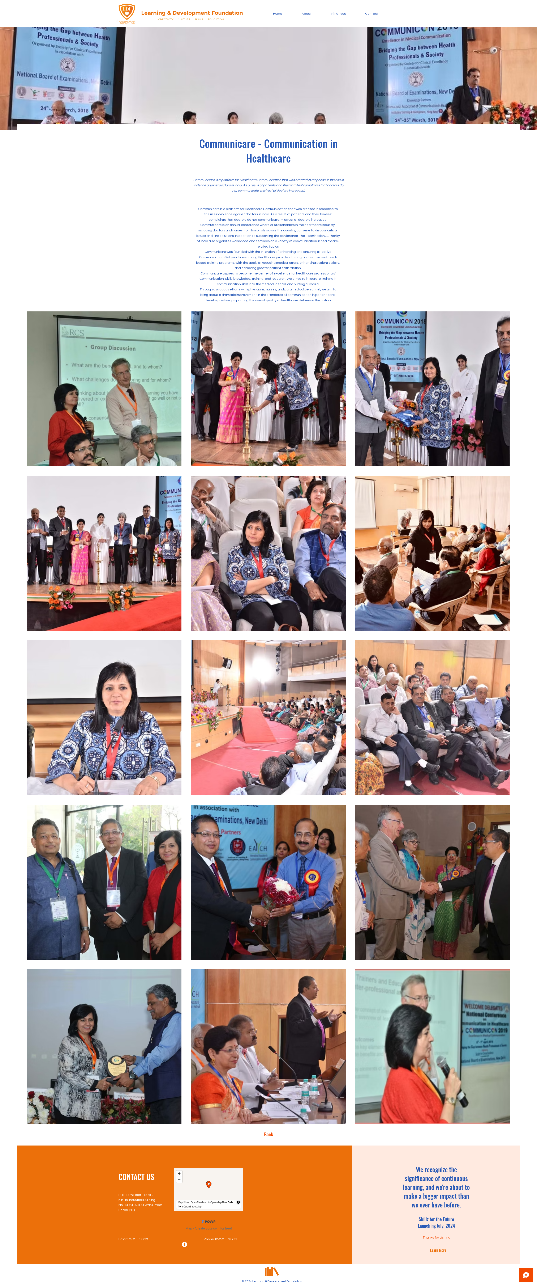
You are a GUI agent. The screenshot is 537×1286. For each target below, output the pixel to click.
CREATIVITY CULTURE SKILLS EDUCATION (191, 19)
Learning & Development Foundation (192, 13)
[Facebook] (184, 1247)
